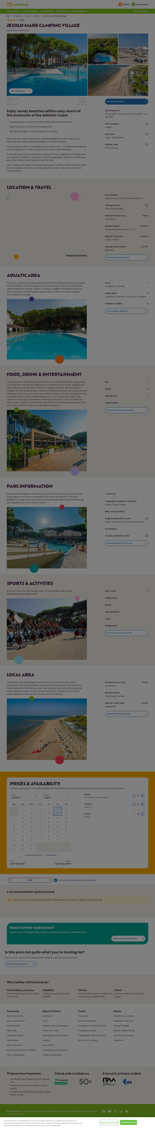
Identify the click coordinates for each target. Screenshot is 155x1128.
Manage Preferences (109, 1122)
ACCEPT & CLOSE (128, 1122)
